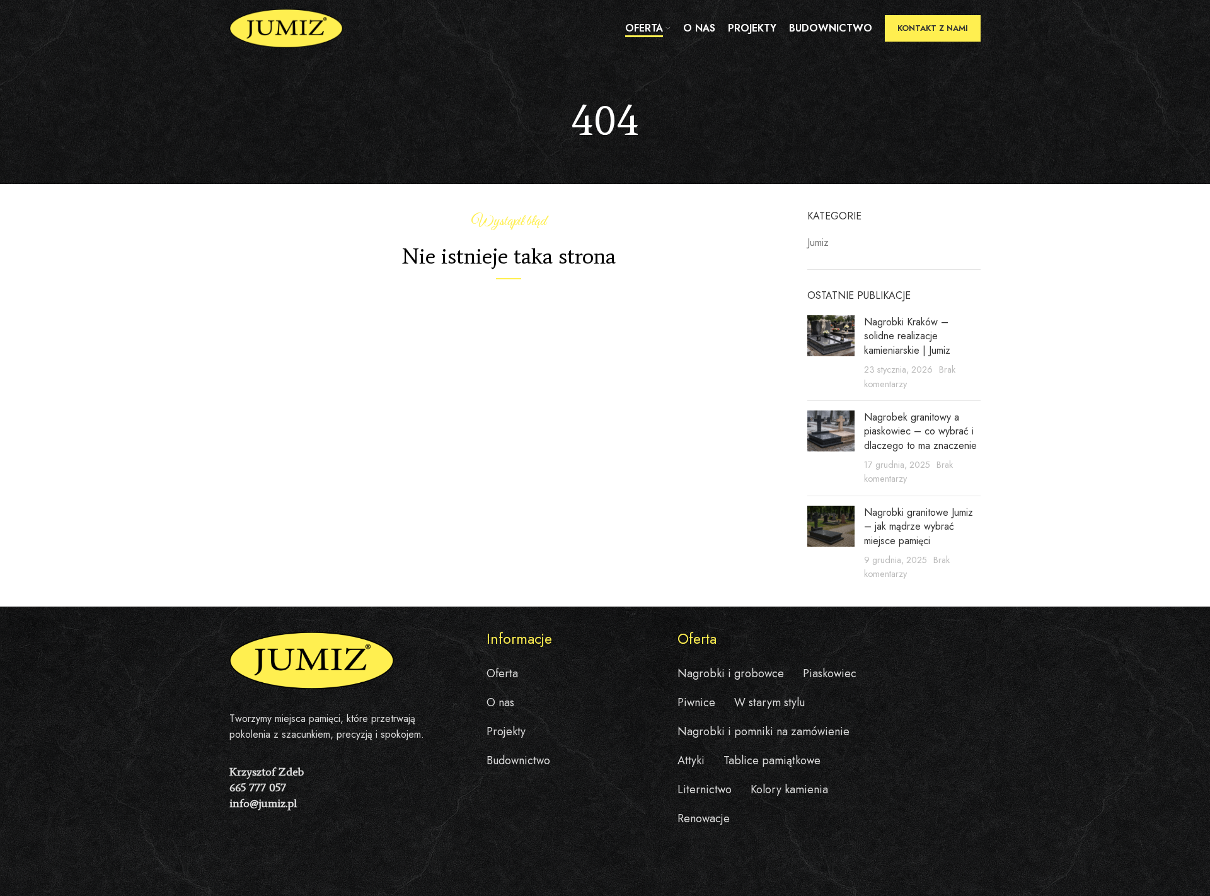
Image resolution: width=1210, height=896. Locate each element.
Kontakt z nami (932, 28)
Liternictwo (704, 789)
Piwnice (696, 702)
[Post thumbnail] (831, 353)
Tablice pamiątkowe (772, 760)
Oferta (502, 673)
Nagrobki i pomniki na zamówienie (763, 731)
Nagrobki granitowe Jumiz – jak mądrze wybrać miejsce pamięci (918, 526)
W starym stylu (769, 702)
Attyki (691, 760)
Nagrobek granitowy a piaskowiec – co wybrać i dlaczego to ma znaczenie (920, 431)
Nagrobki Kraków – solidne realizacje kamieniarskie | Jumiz (907, 336)
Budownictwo (518, 760)
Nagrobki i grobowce (730, 673)
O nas (500, 702)
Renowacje (703, 818)
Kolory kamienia (789, 789)
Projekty (506, 731)
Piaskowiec (829, 673)
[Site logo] (286, 27)
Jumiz (818, 243)
